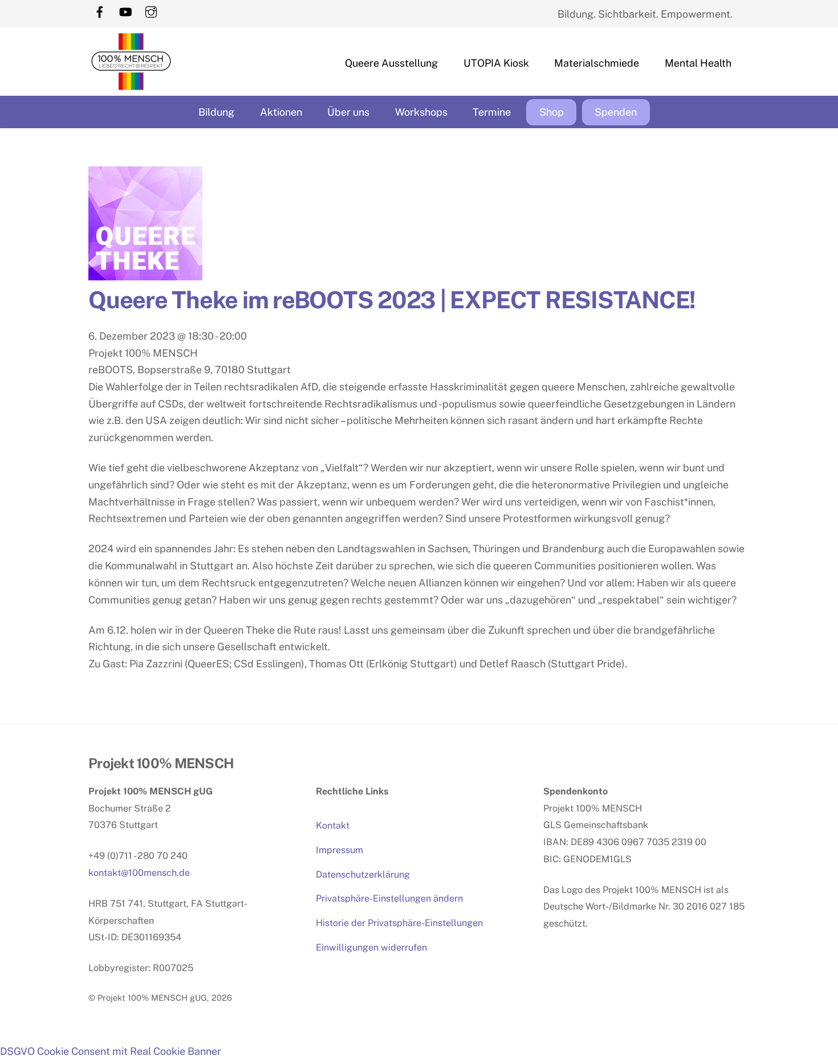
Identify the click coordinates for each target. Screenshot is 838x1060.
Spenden (616, 112)
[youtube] (125, 11)
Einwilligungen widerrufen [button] (371, 947)
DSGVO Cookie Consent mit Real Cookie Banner (110, 1051)
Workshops (421, 112)
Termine (492, 112)
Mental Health (698, 63)
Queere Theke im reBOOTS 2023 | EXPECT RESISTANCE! (391, 299)
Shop (551, 112)
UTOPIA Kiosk (496, 63)
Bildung (216, 112)
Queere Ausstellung (391, 63)
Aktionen (281, 112)
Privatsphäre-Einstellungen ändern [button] (389, 898)
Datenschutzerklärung (363, 874)
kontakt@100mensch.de (139, 872)
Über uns (348, 112)
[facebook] (99, 11)
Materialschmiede (596, 63)
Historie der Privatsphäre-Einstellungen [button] (399, 923)
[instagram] (151, 11)
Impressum (339, 850)
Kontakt (332, 825)
